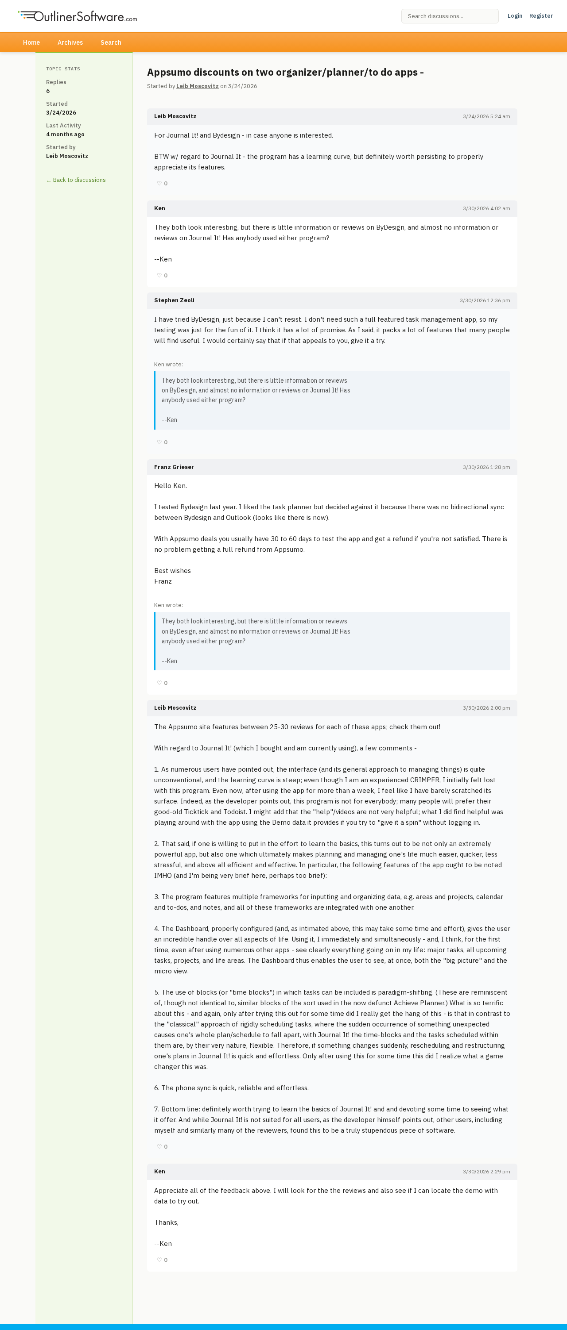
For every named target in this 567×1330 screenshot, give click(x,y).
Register (541, 15)
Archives (70, 42)
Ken (159, 208)
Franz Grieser (174, 467)
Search (111, 42)
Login (515, 15)
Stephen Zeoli (174, 300)
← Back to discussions (76, 180)
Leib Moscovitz (197, 86)
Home (31, 42)
